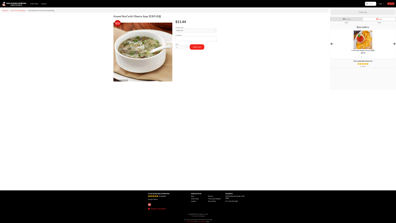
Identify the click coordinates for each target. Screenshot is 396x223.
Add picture (117, 23)
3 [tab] (361, 57)
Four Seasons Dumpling (159, 194)
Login (380, 4)
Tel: (231, 201)
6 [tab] (371, 57)
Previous (332, 44)
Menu (192, 196)
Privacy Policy (212, 201)
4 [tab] (365, 57)
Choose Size (179, 27)
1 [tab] (355, 57)
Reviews (210, 196)
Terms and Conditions (214, 199)
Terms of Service (201, 221)
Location (43, 4)
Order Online (34, 4)
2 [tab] (358, 57)
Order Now (363, 12)
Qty (177, 44)
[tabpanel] (363, 44)
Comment (178, 35)
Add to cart (197, 47)
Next (394, 44)
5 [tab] (368, 57)
